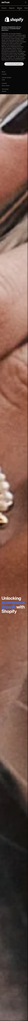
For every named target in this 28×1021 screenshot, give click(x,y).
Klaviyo (19, 8)
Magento (12, 8)
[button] (25, 2)
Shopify (4, 8)
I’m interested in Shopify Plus (14, 64)
